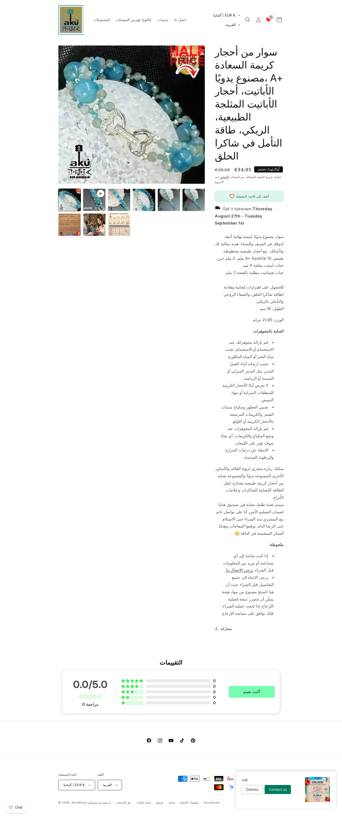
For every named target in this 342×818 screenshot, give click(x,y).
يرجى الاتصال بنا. (239, 570)
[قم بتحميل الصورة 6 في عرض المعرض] (69, 225)
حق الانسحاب (123, 802)
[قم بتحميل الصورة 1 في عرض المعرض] (69, 200)
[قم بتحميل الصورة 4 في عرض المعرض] (169, 200)
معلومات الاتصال (189, 802)
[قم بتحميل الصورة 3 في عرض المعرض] (144, 200)
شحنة (171, 802)
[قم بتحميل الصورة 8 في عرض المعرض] (119, 225)
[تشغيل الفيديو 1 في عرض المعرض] (94, 200)
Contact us (278, 789)
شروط (159, 802)
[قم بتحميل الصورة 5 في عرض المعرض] (194, 200)
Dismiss (252, 789)
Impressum (212, 802)
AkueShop (79, 802)
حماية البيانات (143, 802)
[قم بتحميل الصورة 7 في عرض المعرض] (94, 225)
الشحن (224, 177)
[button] (247, 19)
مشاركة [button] (226, 628)
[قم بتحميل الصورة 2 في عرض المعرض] (119, 200)
